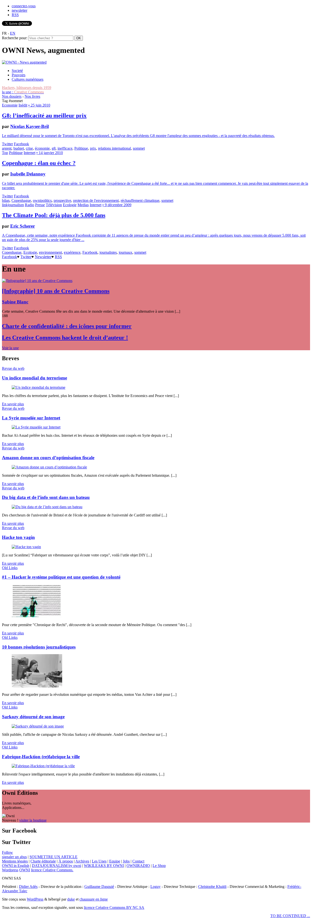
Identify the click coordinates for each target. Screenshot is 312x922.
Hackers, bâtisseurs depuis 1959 (26, 88)
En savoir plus (13, 404)
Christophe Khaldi (212, 886)
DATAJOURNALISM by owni (56, 866)
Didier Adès (28, 886)
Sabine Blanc (15, 301)
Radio (29, 205)
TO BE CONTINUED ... (290, 916)
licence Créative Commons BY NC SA (114, 907)
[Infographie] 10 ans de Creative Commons (55, 291)
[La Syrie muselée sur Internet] (36, 427)
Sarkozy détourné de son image (33, 716)
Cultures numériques (27, 79)
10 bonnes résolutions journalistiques (39, 647)
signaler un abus (14, 857)
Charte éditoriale (43, 861)
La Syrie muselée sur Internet (31, 417)
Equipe (114, 861)
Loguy (155, 886)
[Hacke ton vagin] (26, 547)
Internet (29, 153)
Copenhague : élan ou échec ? (39, 163)
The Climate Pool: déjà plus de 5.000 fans (53, 215)
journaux (125, 252)
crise (29, 148)
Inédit (23, 105)
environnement (50, 252)
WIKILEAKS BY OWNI (104, 866)
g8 (54, 148)
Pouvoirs (18, 75)
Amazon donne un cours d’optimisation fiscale (48, 457)
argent (6, 148)
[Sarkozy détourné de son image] (38, 726)
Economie (10, 105)
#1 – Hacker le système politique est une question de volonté (61, 577)
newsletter (19, 10)
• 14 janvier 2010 (49, 153)
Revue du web (13, 368)
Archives (82, 861)
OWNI (24, 870)
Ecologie (70, 205)
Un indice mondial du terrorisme (34, 377)
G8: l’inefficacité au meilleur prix (44, 115)
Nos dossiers (11, 96)
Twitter (7, 144)
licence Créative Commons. (52, 870)
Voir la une (10, 348)
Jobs (126, 861)
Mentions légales (15, 861)
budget (18, 148)
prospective (62, 200)
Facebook (21, 144)
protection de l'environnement (96, 200)
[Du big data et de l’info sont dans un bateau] (47, 507)
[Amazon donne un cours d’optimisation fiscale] (49, 467)
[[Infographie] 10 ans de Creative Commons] (37, 281)
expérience (72, 252)
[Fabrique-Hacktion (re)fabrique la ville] (43, 766)
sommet (139, 148)
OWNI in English (15, 866)
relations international (114, 148)
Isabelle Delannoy (28, 173)
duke (71, 899)
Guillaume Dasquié (99, 886)
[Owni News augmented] (24, 62)
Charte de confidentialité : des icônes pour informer (67, 326)
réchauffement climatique (140, 200)
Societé (17, 70)
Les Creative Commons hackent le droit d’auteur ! (65, 337)
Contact (138, 861)
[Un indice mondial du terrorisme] (38, 387)
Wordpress (10, 870)
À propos (65, 861)
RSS (15, 15)
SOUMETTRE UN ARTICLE (53, 857)
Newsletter (43, 257)
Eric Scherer (22, 226)
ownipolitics (42, 200)
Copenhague (21, 200)
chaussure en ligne (93, 899)
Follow (7, 852)
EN (12, 33)
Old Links (10, 568)
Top (5, 153)
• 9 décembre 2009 (116, 205)
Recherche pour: (14, 38)
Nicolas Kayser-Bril (29, 126)
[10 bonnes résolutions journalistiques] (37, 686)
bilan (6, 200)
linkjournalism (13, 205)
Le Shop (159, 866)
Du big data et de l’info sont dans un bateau (46, 497)
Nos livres (32, 96)
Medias (83, 205)
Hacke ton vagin (18, 537)
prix (93, 148)
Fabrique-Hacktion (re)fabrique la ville (41, 756)
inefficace (65, 148)
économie (42, 148)
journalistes (108, 252)
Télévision (54, 205)
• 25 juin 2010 (39, 105)
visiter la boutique (33, 820)
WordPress (35, 899)
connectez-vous (24, 6)
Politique (81, 148)
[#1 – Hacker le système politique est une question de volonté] (37, 616)
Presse (40, 205)
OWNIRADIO (138, 866)
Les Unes (99, 861)
